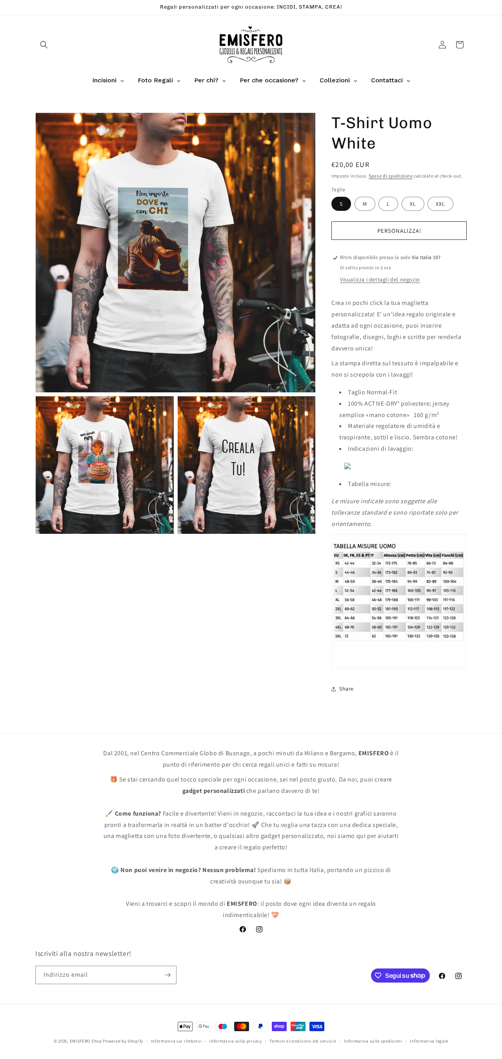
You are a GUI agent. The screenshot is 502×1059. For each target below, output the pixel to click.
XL (413, 204)
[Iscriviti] (167, 975)
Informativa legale (429, 1040)
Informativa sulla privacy (235, 1040)
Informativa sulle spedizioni (373, 1040)
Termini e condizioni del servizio (302, 1040)
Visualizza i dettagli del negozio (380, 279)
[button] (44, 44)
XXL (440, 204)
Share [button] (346, 688)
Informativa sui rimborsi (176, 1040)
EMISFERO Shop (86, 1041)
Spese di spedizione (391, 176)
